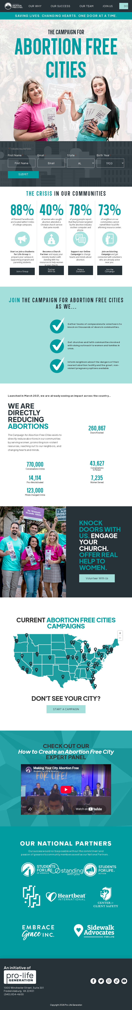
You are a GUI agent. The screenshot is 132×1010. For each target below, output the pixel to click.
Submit (23, 174)
